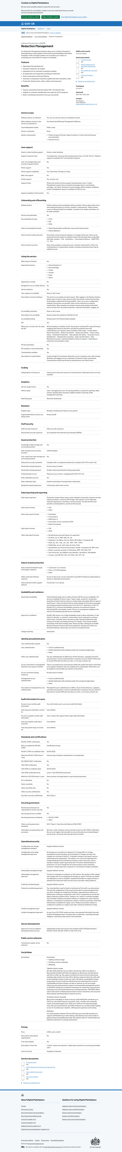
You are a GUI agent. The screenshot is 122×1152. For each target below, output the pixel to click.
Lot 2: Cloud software (41, 36)
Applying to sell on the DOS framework (73, 1109)
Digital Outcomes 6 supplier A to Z (31, 1126)
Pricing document (86, 60)
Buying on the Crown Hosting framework (73, 1119)
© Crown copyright (95, 1147)
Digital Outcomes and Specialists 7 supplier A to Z (35, 1129)
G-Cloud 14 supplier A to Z (28, 1119)
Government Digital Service (36, 1143)
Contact (23, 1106)
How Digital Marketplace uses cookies (74, 17)
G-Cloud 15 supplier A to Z (28, 1122)
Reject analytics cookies (50, 17)
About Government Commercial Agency (32, 1113)
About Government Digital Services (31, 1116)
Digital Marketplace (28, 29)
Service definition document (89, 70)
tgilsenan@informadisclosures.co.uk (86, 104)
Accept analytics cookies (30, 17)
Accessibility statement (57, 1140)
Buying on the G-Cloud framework (71, 1113)
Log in (49, 29)
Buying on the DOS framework (71, 1116)
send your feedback (55, 33)
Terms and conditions (87, 75)
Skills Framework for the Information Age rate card (88, 65)
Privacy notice (45, 1140)
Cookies (37, 1140)
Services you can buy (27, 1109)
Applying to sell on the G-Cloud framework (74, 1106)
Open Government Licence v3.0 (53, 1147)
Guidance (41, 29)
